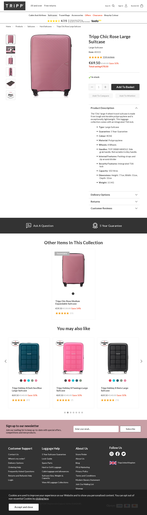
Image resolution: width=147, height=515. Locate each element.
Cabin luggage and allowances (55, 471)
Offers (88, 15)
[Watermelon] (25, 380)
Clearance (97, 15)
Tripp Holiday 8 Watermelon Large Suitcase (115, 389)
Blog (78, 463)
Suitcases (52, 15)
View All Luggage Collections (55, 482)
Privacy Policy (82, 471)
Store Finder (81, 454)
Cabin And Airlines (37, 15)
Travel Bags (64, 15)
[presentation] (5, 361)
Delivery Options (16, 463)
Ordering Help (14, 467)
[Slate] (21, 380)
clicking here (42, 498)
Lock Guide (47, 458)
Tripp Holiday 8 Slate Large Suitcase (70, 389)
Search (107, 6)
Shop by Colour (111, 15)
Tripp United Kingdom (126, 463)
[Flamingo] (80, 380)
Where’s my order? (16, 458)
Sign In (120, 6)
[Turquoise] (28, 380)
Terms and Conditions (86, 475)
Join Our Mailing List (85, 484)
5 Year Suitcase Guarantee (54, 454)
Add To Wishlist (127, 95)
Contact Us (13, 454)
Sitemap (79, 488)
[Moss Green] (36, 380)
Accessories (77, 15)
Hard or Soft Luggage (51, 467)
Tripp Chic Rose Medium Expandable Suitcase (67, 302)
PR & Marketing (83, 467)
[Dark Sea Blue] (32, 380)
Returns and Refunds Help (20, 475)
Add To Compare (100, 95)
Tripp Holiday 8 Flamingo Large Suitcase (27, 389)
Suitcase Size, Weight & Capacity (52, 476)
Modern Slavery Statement (88, 480)
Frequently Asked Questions (21, 471)
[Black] (73, 293)
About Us (80, 458)
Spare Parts (47, 463)
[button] (65, 412)
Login (10, 480)
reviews (109, 57)
